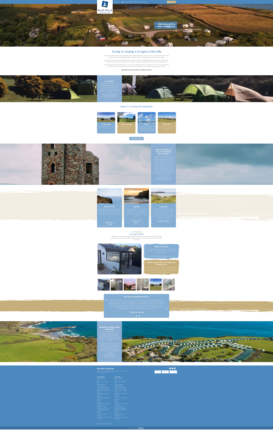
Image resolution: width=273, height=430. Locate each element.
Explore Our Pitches (109, 95)
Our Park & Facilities (141, 2)
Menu (117, 2)
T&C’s (98, 391)
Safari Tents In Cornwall (102, 381)
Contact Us (99, 394)
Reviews (99, 400)
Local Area (157, 371)
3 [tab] (139, 316)
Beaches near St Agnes (102, 408)
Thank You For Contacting (103, 393)
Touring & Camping (128, 2)
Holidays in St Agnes (102, 406)
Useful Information (101, 384)
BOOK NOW (172, 2)
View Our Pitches (136, 138)
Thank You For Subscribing (103, 397)
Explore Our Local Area (163, 178)
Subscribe (99, 399)
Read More (161, 258)
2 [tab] (136, 316)
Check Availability (101, 378)
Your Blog (99, 415)
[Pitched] (141, 427)
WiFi (98, 382)
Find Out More (109, 355)
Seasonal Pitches (101, 385)
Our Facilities (173, 371)
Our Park (99, 412)
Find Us (99, 396)
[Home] (105, 7)
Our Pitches (165, 371)
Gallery (98, 402)
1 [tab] (134, 316)
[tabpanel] (136, 306)
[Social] (170, 368)
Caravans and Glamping (102, 387)
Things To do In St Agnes (103, 388)
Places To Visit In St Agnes (103, 390)
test (98, 379)
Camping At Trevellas (102, 414)
